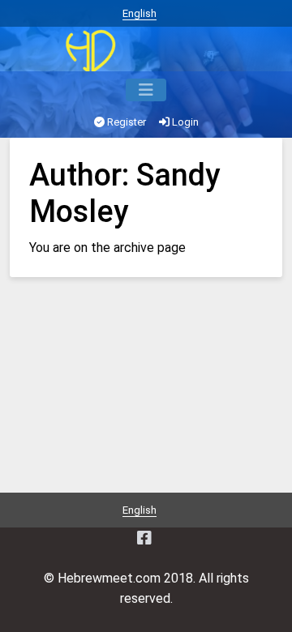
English (139, 13)
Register (125, 122)
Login (184, 122)
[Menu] (146, 90)
